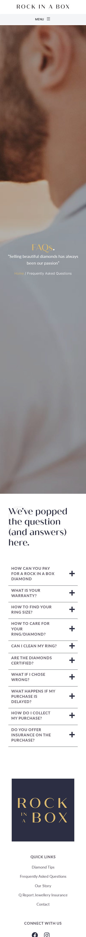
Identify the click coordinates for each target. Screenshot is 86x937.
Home (19, 273)
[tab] (43, 575)
